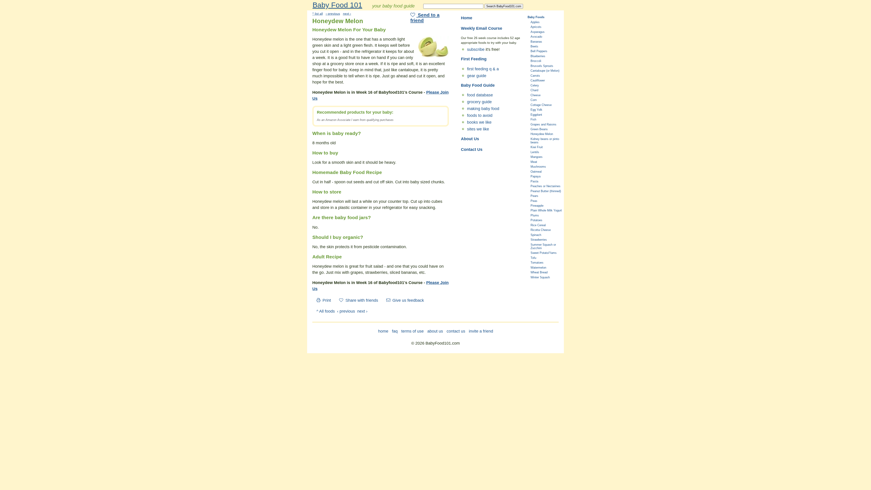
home (383, 331)
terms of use (412, 331)
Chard (534, 90)
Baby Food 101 (337, 5)
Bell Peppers (539, 51)
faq (395, 331)
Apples (535, 22)
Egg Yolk (536, 109)
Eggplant (536, 114)
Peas (534, 201)
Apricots (536, 27)
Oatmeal (536, 171)
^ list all (317, 13)
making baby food (483, 108)
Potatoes (536, 220)
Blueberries (538, 56)
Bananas (536, 41)
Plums (535, 215)
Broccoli (536, 61)
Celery (535, 85)
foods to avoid (479, 115)
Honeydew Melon (542, 134)
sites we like (478, 129)
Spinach (536, 235)
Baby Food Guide (478, 85)
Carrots (535, 75)
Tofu (533, 258)
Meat (534, 162)
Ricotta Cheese (541, 230)
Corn (534, 100)
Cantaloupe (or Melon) (545, 70)
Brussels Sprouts (542, 66)
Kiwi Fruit (537, 147)
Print (326, 300)
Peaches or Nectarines (545, 186)
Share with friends (361, 300)
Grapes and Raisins (543, 124)
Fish (533, 119)
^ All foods (325, 311)
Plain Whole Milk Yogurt (546, 210)
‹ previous (333, 13)
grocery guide (479, 102)
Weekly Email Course (481, 28)
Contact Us (471, 149)
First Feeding (474, 59)
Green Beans (539, 129)
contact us (456, 331)
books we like (479, 122)
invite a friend (481, 331)
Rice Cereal (538, 225)
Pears (534, 196)
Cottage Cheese (541, 105)
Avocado (536, 36)
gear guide (476, 76)
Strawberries (539, 239)
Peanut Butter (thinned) (546, 191)
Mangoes (537, 157)
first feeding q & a (483, 69)
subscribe (475, 49)
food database (480, 95)
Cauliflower (538, 80)
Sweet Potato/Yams (544, 253)
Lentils (535, 152)
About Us (470, 139)
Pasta (534, 181)
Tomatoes (537, 262)
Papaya (536, 176)
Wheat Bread (539, 272)
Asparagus (538, 32)
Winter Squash (540, 277)
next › (347, 13)
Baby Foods (536, 17)
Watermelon (538, 267)
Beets (534, 46)
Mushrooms (538, 166)
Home (466, 18)
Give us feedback (407, 300)
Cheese (536, 95)
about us (435, 331)
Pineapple (537, 205)
